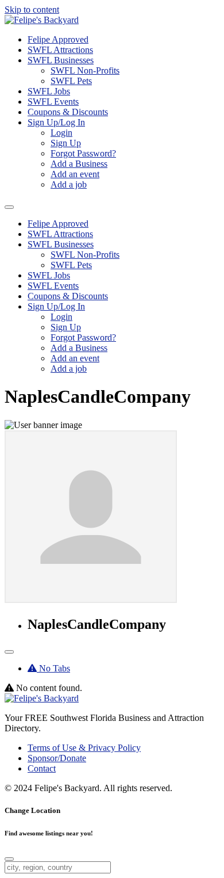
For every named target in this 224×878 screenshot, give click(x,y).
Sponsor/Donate (57, 758)
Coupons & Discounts (68, 112)
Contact (42, 768)
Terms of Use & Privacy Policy (84, 748)
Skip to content (32, 9)
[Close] (9, 859)
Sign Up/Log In (56, 122)
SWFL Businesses (61, 60)
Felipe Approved (58, 39)
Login (61, 133)
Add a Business (79, 164)
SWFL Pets (71, 81)
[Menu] (9, 207)
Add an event (75, 174)
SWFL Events (53, 101)
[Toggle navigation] (9, 652)
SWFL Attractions (60, 50)
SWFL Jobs (49, 91)
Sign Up (66, 143)
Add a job (69, 184)
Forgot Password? (83, 153)
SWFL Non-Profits (85, 70)
